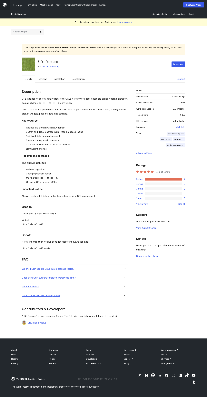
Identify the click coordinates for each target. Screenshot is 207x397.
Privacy (14, 363)
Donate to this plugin (147, 256)
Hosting (14, 359)
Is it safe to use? (30, 286)
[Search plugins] (41, 32)
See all (181, 204)
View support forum (146, 227)
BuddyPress (168, 363)
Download (178, 64)
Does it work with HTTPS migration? (41, 295)
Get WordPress (194, 5)
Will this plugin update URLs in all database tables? (48, 269)
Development (78, 79)
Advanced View (144, 153)
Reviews (42, 79)
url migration (179, 139)
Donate (128, 359)
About (14, 350)
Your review (142, 204)
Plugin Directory (18, 14)
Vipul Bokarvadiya (51, 66)
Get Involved (130, 350)
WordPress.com (169, 350)
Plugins (52, 359)
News (13, 354)
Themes (52, 354)
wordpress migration (175, 145)
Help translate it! (125, 22)
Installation (59, 79)
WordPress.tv (93, 363)
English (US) (179, 127)
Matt (164, 354)
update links (166, 139)
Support (181, 79)
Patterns (53, 363)
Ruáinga (41, 379)
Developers (91, 359)
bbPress (166, 359)
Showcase (53, 350)
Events (127, 354)
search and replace (176, 134)
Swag (127, 363)
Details (28, 79)
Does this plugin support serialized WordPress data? (49, 277)
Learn (88, 350)
